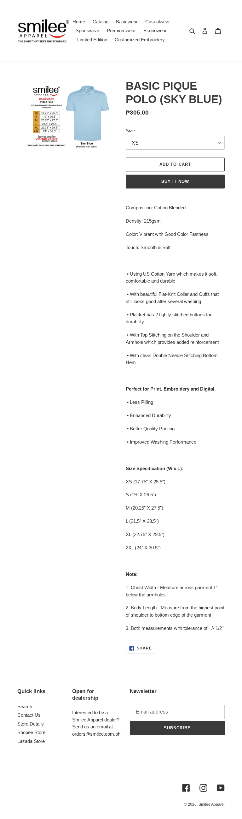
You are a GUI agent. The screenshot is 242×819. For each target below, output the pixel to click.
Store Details (30, 723)
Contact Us (29, 715)
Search (24, 706)
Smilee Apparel (212, 804)
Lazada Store (31, 741)
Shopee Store (31, 732)
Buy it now (175, 181)
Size (130, 130)
